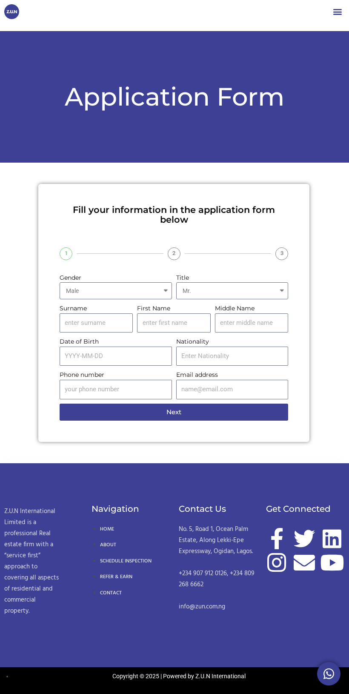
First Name (153, 308)
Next (173, 412)
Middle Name (235, 308)
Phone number (82, 374)
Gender (70, 277)
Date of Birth (79, 341)
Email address (197, 374)
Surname (73, 308)
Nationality (192, 341)
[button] (338, 11)
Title (182, 277)
